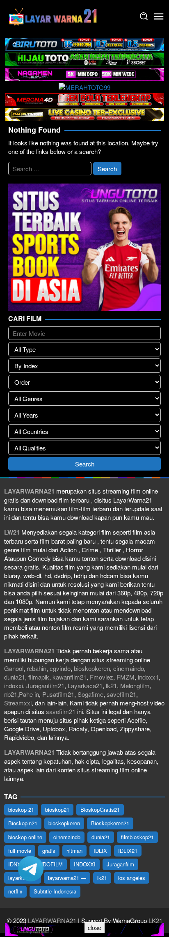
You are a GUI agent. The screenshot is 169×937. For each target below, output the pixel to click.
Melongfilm (135, 685)
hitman (74, 850)
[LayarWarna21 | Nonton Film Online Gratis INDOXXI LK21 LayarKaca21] (53, 15)
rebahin (36, 668)
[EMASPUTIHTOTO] (84, 113)
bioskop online (25, 837)
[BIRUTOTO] (84, 43)
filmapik (38, 677)
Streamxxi (18, 702)
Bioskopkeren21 (110, 823)
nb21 (10, 694)
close (94, 927)
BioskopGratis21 (100, 809)
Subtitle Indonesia (55, 891)
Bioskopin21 (22, 823)
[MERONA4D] (84, 98)
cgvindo (60, 668)
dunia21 (14, 677)
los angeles (131, 878)
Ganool (13, 668)
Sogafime (90, 694)
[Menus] (159, 16)
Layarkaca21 (85, 685)
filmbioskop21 (137, 837)
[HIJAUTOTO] (84, 58)
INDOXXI (85, 864)
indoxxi (13, 685)
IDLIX (100, 850)
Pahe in (29, 694)
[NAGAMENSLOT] (84, 73)
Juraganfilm (120, 864)
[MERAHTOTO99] (84, 86)
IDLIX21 (127, 850)
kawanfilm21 (70, 677)
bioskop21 (57, 809)
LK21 (154, 920)
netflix (15, 891)
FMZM (125, 677)
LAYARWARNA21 (52, 920)
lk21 (111, 685)
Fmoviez (101, 677)
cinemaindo (128, 668)
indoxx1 (148, 677)
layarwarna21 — (67, 878)
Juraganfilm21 (45, 685)
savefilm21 (121, 694)
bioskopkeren (92, 668)
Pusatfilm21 (58, 694)
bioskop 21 (21, 809)
